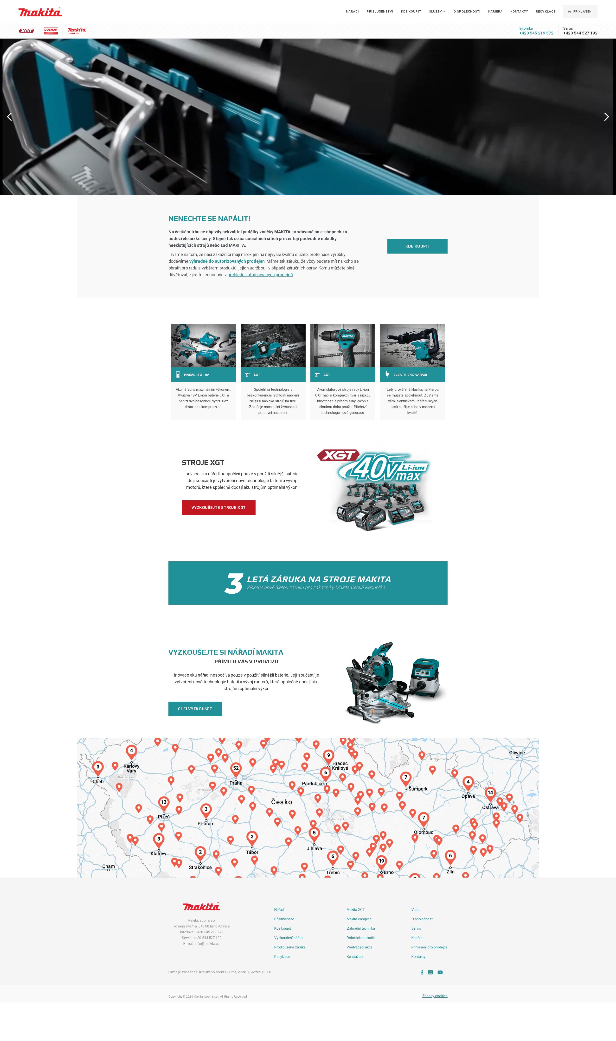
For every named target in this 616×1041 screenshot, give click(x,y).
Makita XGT (356, 909)
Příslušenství (380, 11)
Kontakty (519, 11)
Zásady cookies (435, 996)
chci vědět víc (250, 119)
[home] (40, 11)
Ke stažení (355, 956)
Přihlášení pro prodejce (429, 947)
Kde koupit (417, 246)
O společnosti (467, 11)
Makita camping (359, 919)
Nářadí (352, 11)
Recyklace (545, 11)
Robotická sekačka (362, 938)
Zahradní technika (361, 928)
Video (416, 909)
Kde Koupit (411, 11)
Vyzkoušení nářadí (288, 938)
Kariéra (495, 11)
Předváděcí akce (359, 947)
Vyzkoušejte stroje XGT (219, 507)
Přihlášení (580, 11)
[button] (437, 11)
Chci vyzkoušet (195, 708)
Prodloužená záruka (290, 947)
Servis (416, 928)
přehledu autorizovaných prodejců (260, 274)
